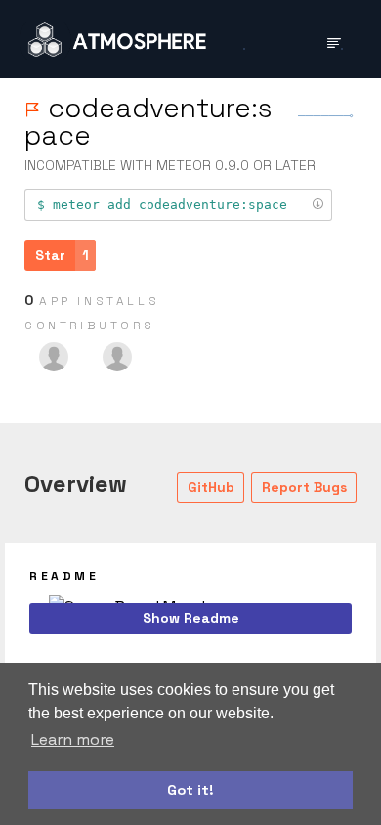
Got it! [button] (190, 790)
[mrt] (117, 356)
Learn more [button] (72, 739)
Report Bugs (304, 487)
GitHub (211, 487)
